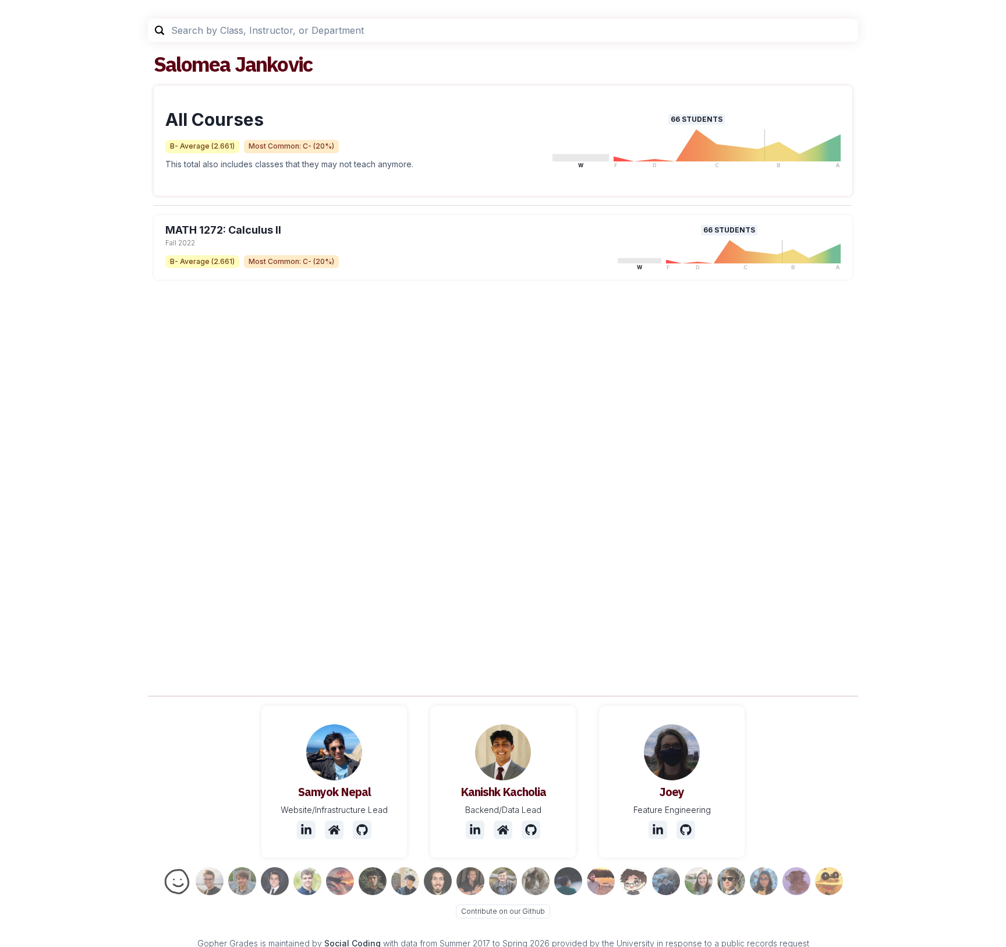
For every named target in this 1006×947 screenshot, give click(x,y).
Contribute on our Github (503, 911)
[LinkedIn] (306, 830)
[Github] (362, 830)
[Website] (334, 830)
